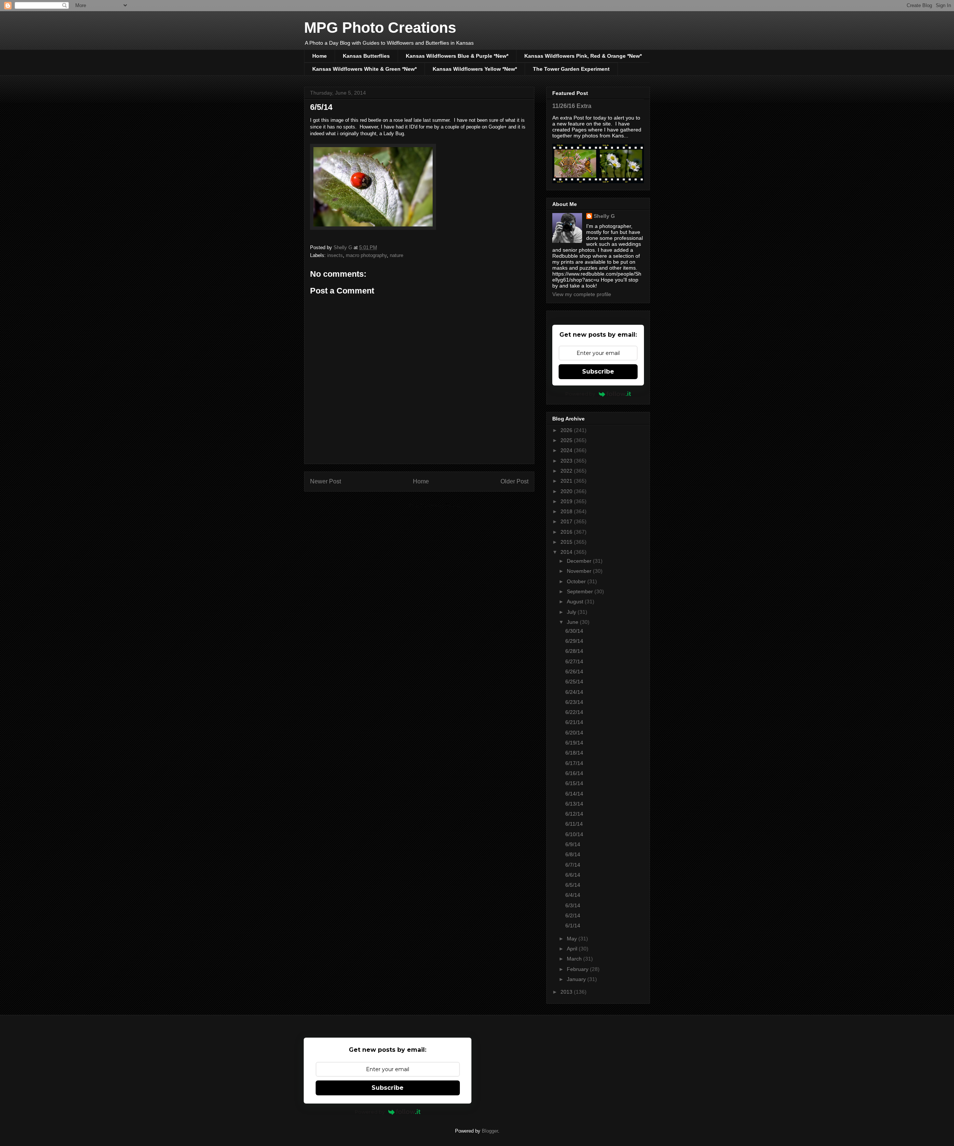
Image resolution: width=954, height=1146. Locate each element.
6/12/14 (574, 814)
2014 (567, 552)
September (580, 591)
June (573, 622)
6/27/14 (574, 661)
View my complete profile (581, 294)
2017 (567, 521)
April (573, 949)
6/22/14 (574, 712)
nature (396, 255)
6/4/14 (572, 895)
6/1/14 (572, 925)
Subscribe (598, 371)
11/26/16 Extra (571, 105)
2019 (567, 501)
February (578, 969)
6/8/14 (572, 854)
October (577, 581)
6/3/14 (572, 905)
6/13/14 (574, 804)
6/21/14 (574, 722)
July (572, 612)
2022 (567, 471)
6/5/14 (572, 885)
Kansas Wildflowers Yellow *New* (475, 69)
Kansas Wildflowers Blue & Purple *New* (457, 56)
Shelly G (604, 216)
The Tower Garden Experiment (571, 69)
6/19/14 (574, 743)
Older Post (514, 481)
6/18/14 (574, 753)
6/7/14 (572, 865)
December (580, 561)
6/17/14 (574, 763)
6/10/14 (574, 834)
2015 (567, 542)
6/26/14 (574, 671)
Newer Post (325, 481)
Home (319, 56)
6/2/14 (572, 915)
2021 (567, 481)
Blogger (490, 1131)
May (572, 939)
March (575, 959)
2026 (567, 430)
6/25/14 (574, 682)
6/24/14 (574, 692)
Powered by (580, 394)
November (580, 571)
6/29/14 (574, 641)
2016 (567, 532)
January (577, 979)
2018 (567, 511)
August (576, 601)
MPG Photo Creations (380, 27)
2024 (567, 450)
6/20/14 (574, 733)
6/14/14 (574, 794)
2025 (567, 440)
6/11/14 (574, 824)
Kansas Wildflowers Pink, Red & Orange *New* (583, 56)
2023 (567, 461)
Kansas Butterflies (366, 56)
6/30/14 (574, 631)
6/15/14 (574, 783)
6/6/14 (572, 875)
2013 (567, 992)
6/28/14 (574, 651)
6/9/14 (572, 844)
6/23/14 (574, 702)
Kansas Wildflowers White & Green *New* (364, 69)
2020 (567, 491)
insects (335, 255)
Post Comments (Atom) (434, 505)
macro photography (366, 255)
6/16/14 (574, 773)
